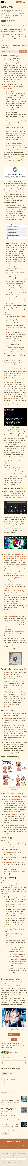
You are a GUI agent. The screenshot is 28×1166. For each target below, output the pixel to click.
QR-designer (8, 718)
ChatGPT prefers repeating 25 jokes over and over (15, 578)
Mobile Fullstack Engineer (12, 867)
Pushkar (9, 20)
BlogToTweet (8, 681)
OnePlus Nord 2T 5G (17, 904)
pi (7, 796)
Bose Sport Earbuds (17, 963)
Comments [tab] (4, 1073)
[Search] (25, 1092)
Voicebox (9, 325)
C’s (5, 631)
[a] (15, 507)
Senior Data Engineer (10, 862)
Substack (6, 1162)
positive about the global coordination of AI (16, 299)
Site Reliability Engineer (11, 871)
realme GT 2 (15, 899)
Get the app (21, 1159)
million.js (7, 713)
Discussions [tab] (12, 1092)
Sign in (25, 2)
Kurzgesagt (7, 522)
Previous (6, 1063)
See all (4, 1134)
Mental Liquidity (11, 799)
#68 (2, 1097)
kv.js (5, 742)
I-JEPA (8, 332)
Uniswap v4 (7, 432)
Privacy (14, 1153)
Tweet (11, 382)
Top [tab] (3, 1092)
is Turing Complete (18, 631)
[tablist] (7, 1073)
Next (23, 1063)
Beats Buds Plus (14, 956)
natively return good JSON (14, 217)
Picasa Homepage (17, 181)
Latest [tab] (6, 1092)
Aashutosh (15, 20)
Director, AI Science (10, 857)
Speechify (7, 672)
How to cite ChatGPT (10, 616)
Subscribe (19, 2)
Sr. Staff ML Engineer (10, 852)
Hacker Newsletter (11, 814)
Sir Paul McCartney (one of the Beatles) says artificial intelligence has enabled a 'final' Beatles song (15, 556)
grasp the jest (11, 1045)
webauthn (7, 725)
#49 (2, 1123)
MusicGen (21, 316)
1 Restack (16, 1052)
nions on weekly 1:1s (14, 796)
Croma (24, 970)
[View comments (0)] (7, 25)
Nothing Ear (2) (13, 951)
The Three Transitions (11, 448)
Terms (18, 1153)
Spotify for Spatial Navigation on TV (15, 497)
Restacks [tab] (11, 1073)
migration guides (16, 135)
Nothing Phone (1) (16, 909)
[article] (14, 1100)
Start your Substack (10, 1159)
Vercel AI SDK (8, 690)
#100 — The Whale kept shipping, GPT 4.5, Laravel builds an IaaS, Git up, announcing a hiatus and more (9, 1110)
